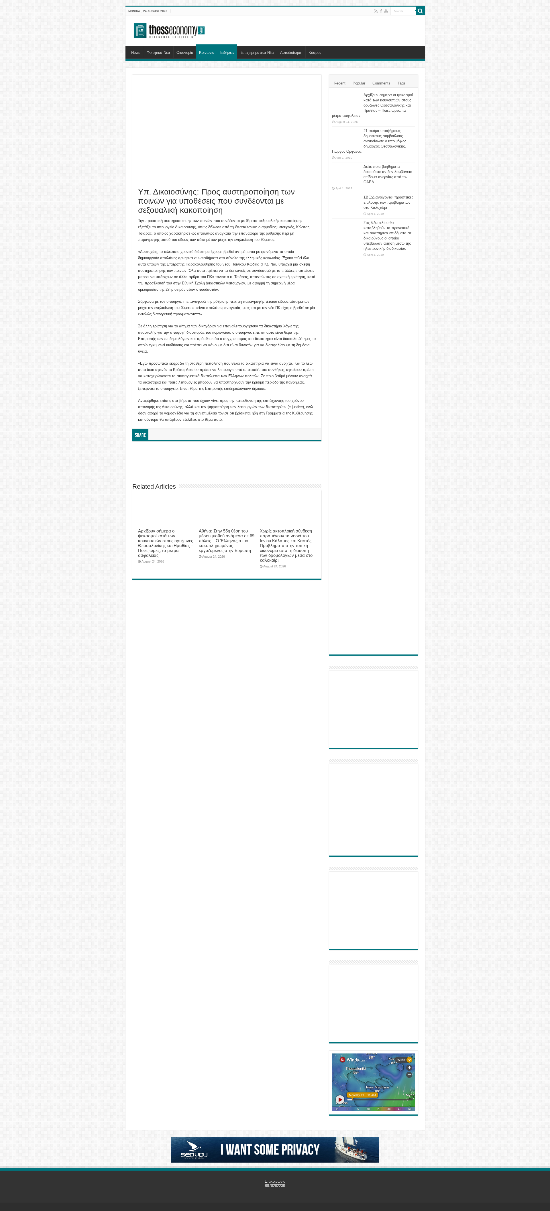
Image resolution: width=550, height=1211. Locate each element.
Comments (381, 83)
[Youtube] (386, 11)
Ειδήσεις (227, 52)
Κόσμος (315, 52)
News (135, 52)
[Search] (420, 11)
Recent (339, 83)
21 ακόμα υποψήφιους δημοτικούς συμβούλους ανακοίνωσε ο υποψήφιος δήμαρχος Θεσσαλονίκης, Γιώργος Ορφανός (369, 141)
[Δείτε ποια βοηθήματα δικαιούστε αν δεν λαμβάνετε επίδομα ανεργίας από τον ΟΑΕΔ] (346, 174)
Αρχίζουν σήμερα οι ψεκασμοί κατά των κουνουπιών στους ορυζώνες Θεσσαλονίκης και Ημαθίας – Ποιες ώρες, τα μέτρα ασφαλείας (165, 543)
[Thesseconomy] (170, 29)
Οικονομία (184, 52)
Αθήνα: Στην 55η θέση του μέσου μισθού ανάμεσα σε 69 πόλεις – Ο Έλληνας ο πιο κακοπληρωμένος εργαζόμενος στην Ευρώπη (226, 540)
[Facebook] (381, 11)
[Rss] (376, 11)
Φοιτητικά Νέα (158, 52)
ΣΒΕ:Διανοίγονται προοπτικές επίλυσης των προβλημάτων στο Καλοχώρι (388, 202)
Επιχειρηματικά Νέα (257, 52)
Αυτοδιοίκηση (291, 52)
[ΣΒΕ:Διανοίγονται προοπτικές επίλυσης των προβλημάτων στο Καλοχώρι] (346, 203)
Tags (402, 83)
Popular (359, 83)
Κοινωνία (207, 52)
